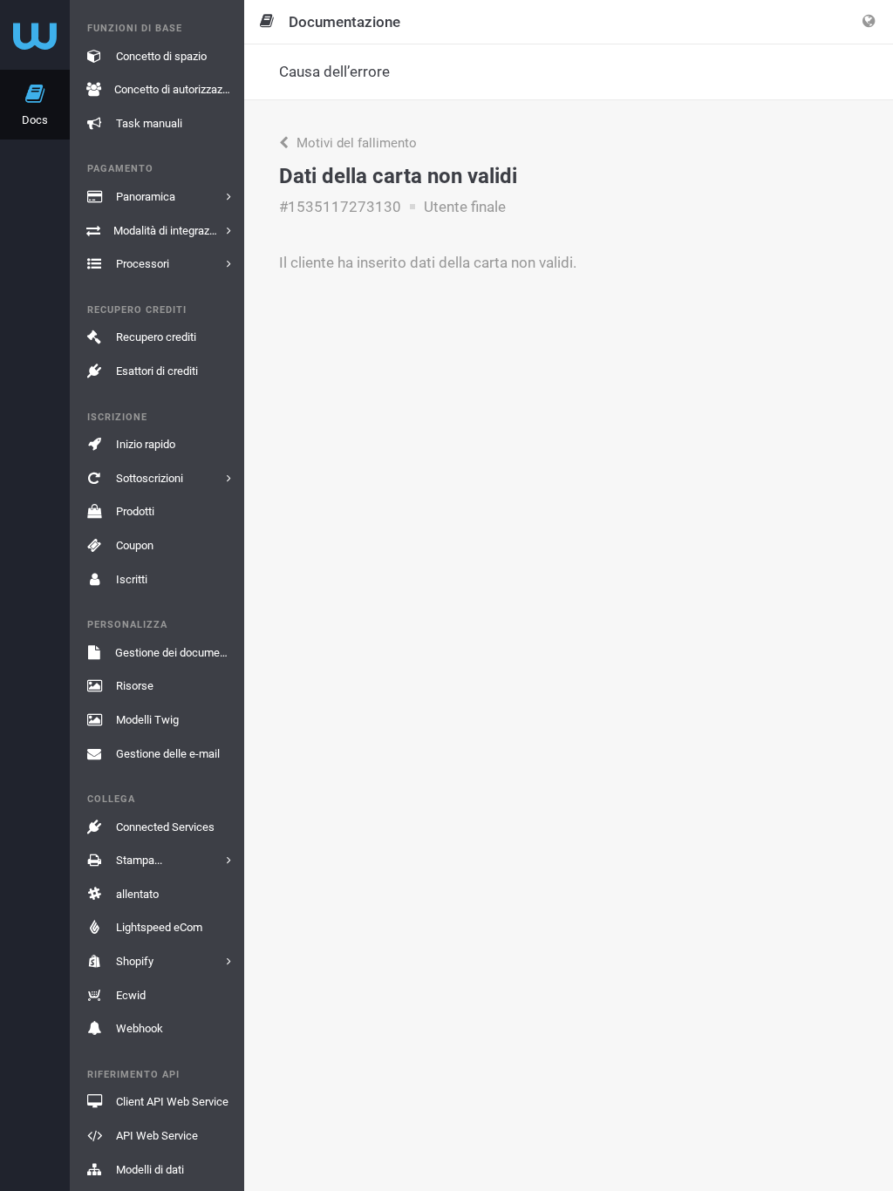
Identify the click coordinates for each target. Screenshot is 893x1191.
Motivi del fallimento (355, 143)
